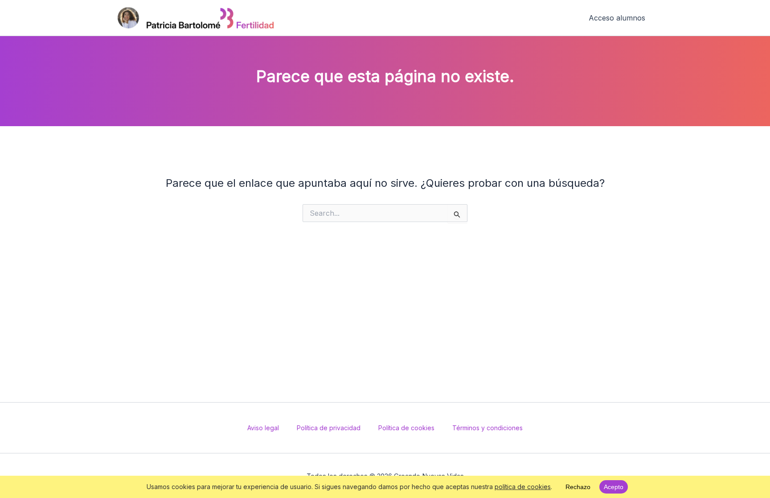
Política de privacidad (328, 428)
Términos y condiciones (487, 428)
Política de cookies (406, 428)
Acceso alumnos (617, 17)
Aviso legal (263, 428)
